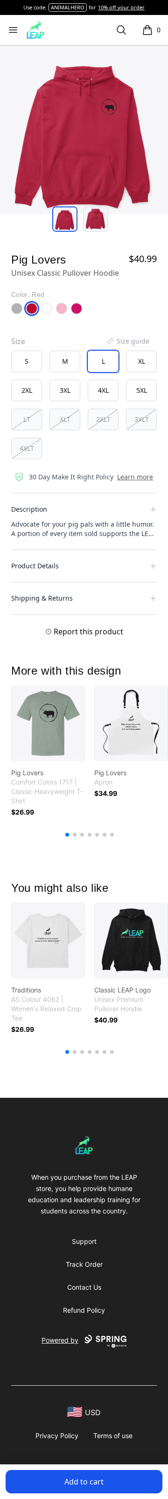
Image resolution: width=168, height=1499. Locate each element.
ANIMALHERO (67, 7)
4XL (103, 390)
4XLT (27, 448)
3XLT (141, 419)
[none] (127, 341)
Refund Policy (84, 1310)
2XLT (103, 419)
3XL (65, 390)
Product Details (35, 565)
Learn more (135, 476)
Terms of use (113, 1436)
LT (26, 419)
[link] (48, 723)
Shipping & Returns (42, 598)
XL (141, 361)
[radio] (26, 361)
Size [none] (18, 341)
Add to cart (84, 1482)
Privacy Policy (56, 1436)
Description (29, 509)
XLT (65, 419)
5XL (141, 390)
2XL (26, 390)
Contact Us (84, 1287)
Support (84, 1241)
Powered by (60, 1340)
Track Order (84, 1264)
